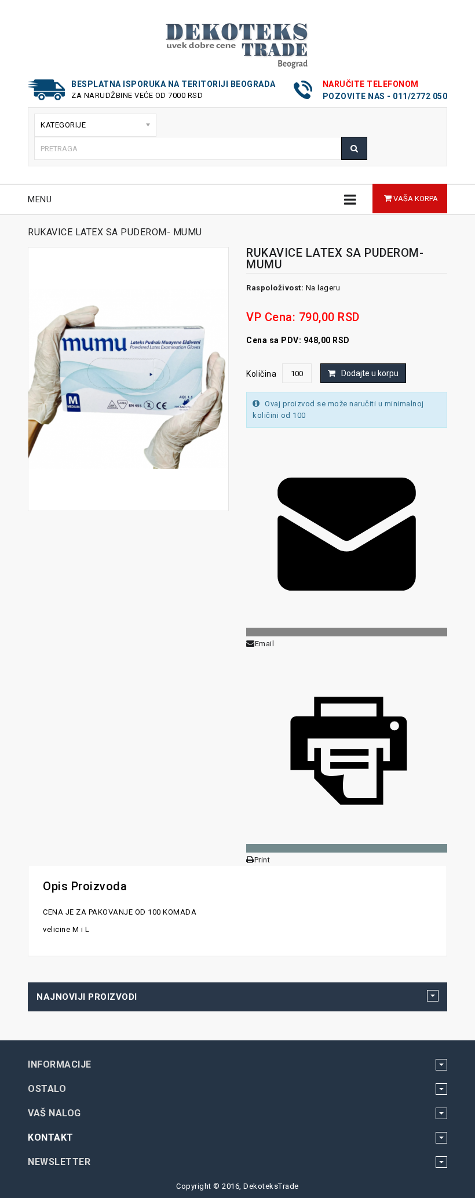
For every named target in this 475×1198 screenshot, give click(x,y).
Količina (261, 373)
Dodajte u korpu (370, 373)
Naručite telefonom (371, 84)
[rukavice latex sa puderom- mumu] (128, 379)
